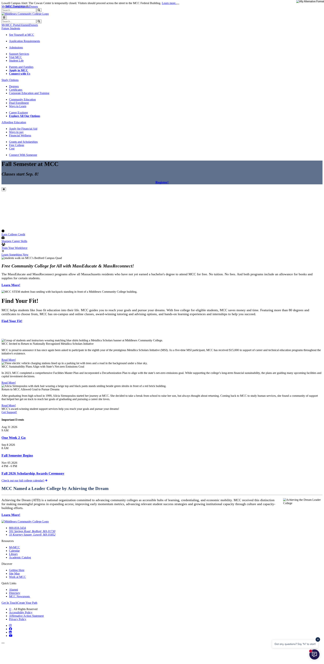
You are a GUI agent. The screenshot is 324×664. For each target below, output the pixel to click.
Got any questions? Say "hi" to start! (295, 643)
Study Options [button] (10, 80)
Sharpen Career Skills (14, 241)
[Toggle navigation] (4, 17)
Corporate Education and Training (29, 93)
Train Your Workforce (14, 247)
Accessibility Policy (20, 612)
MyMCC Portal (11, 25)
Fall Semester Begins (17, 455)
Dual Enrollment (19, 102)
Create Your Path (27, 602)
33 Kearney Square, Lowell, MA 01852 (32, 534)
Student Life (16, 60)
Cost (11, 148)
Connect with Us (19, 73)
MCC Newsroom (19, 596)
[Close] (177, 4)
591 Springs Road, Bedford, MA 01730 (32, 531)
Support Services (19, 53)
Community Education (22, 99)
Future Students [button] (11, 28)
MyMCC (14, 547)
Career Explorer (18, 112)
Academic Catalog (20, 557)
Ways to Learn (17, 106)
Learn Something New (15, 254)
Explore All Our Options (24, 116)
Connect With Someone (23, 154)
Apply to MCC (18, 70)
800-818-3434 (17, 527)
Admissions (16, 47)
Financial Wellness (20, 135)
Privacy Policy (17, 619)
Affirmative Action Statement (26, 615)
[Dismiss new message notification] (317, 639)
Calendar (14, 550)
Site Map (14, 573)
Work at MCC (17, 576)
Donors (33, 6)
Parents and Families (21, 66)
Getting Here (16, 570)
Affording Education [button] (14, 122)
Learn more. (169, 3)
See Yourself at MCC (21, 34)
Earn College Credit (13, 234)
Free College (16, 145)
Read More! (9, 359)
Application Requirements (24, 41)
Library (13, 554)
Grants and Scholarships (23, 141)
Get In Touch (9, 602)
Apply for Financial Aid (23, 128)
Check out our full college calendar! (23, 480)
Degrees (14, 86)
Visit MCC (15, 57)
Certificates (15, 89)
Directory (14, 593)
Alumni (24, 25)
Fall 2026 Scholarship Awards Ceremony (33, 473)
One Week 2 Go (14, 438)
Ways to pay (16, 132)
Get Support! (9, 412)
